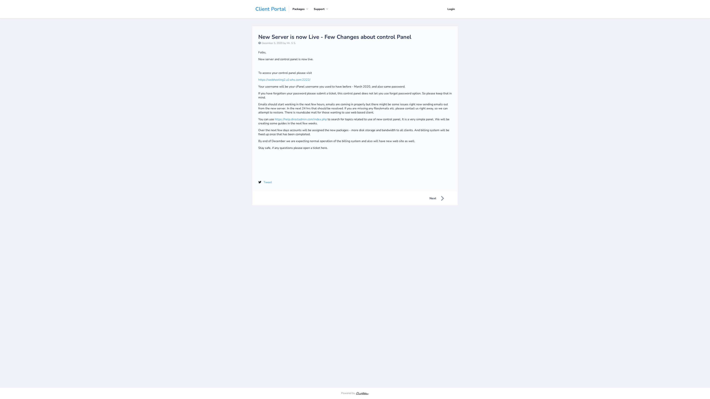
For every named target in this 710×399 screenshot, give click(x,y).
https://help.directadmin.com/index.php (301, 119)
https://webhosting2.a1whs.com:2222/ (284, 80)
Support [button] (319, 9)
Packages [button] (299, 9)
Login (451, 9)
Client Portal (270, 9)
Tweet (267, 182)
